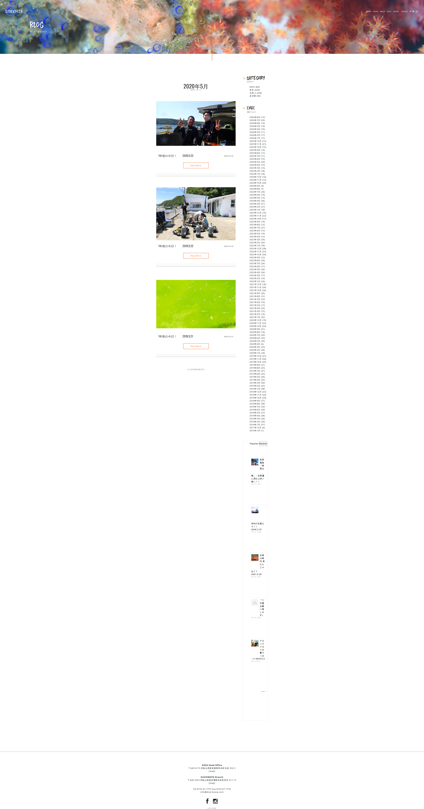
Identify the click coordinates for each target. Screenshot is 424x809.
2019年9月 (255, 365)
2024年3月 (255, 203)
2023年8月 (255, 224)
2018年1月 (255, 424)
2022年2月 (255, 278)
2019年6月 (255, 374)
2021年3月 (255, 311)
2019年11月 (255, 359)
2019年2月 (255, 385)
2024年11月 (255, 180)
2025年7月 (255, 156)
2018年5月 (255, 412)
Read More (196, 165)
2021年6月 (255, 302)
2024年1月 (255, 209)
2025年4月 (255, 165)
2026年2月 (255, 135)
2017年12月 (255, 427)
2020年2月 (255, 350)
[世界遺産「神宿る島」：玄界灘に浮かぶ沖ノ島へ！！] (254, 462)
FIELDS (375, 11)
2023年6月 (255, 230)
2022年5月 (255, 269)
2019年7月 (255, 371)
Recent (263, 443)
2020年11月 (255, 323)
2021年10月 (255, 290)
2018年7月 (255, 406)
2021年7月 (255, 299)
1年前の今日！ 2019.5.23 (175, 155)
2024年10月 (255, 182)
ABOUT (382, 11)
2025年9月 (255, 150)
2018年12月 (255, 391)
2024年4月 (255, 200)
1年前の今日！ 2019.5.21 (175, 336)
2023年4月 (255, 236)
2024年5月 (255, 197)
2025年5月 (255, 162)
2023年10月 (255, 218)
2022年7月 (255, 263)
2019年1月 (255, 388)
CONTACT (404, 11)
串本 (252, 90)
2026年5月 (255, 126)
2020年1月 (255, 353)
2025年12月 (255, 141)
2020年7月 (255, 335)
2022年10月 (255, 254)
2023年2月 (255, 242)
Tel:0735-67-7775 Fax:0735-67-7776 (212, 789)
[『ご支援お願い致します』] (254, 602)
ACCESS (396, 11)
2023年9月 (255, 221)
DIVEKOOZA (14, 11)
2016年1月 (255, 430)
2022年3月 (255, 275)
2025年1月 (255, 174)
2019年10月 (255, 362)
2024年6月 (255, 194)
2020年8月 (255, 332)
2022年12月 (255, 248)
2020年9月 (255, 329)
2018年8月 (255, 403)
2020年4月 (255, 344)
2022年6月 (255, 266)
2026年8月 (255, 117)
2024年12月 (255, 177)
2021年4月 (255, 308)
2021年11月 (255, 287)
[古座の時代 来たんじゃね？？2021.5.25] (254, 557)
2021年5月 (255, 305)
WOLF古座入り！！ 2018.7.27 (257, 526)
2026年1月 (255, 138)
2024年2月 (255, 206)
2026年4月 (255, 129)
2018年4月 (255, 415)
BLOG (389, 11)
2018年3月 (255, 418)
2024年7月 (255, 191)
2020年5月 (255, 341)
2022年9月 (255, 257)
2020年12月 (255, 320)
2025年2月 (255, 171)
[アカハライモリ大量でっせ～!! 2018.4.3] (254, 643)
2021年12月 (255, 284)
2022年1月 (255, 281)
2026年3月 (255, 132)
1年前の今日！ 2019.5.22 (175, 246)
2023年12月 (255, 212)
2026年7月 (255, 120)
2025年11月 (255, 144)
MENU (368, 11)
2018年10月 (255, 397)
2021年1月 (255, 317)
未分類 (253, 96)
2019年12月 (255, 356)
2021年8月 (255, 296)
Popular (254, 443)
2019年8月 (255, 368)
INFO (252, 87)
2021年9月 (255, 293)
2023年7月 (255, 227)
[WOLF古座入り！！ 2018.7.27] (254, 510)
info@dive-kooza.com (212, 792)
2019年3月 (255, 382)
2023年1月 (255, 245)
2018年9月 (255, 400)
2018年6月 (255, 409)
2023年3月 (255, 239)
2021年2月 (255, 314)
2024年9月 (255, 185)
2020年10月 (255, 326)
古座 (252, 93)
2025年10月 (255, 147)
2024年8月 (255, 188)
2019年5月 (255, 376)
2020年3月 (255, 347)
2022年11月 (255, 251)
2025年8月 (255, 153)
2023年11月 (255, 215)
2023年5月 (255, 233)
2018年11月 (255, 394)
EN (417, 11)
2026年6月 (255, 123)
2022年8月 (255, 260)
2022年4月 (255, 272)
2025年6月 (255, 159)
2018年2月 (255, 421)
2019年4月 (255, 379)
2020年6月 (255, 338)
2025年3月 (255, 168)
